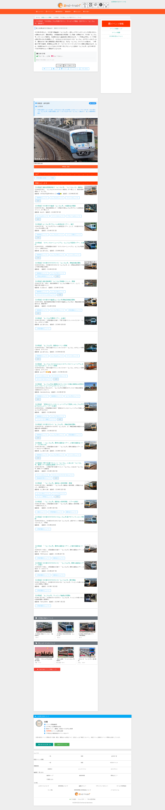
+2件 (38, 438)
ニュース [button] (39, 11)
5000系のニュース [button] (42, 291)
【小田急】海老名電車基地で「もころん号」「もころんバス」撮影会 (59, 187)
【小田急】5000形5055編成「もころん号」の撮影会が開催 (55, 206)
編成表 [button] (68, 11)
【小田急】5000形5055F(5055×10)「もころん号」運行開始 (55, 580)
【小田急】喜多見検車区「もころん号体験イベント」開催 (55, 281)
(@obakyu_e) (93, 161)
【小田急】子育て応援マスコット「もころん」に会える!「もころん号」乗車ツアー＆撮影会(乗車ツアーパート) (58, 464)
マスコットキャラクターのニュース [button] (62, 475)
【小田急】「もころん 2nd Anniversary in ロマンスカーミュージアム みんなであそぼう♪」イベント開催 (59, 365)
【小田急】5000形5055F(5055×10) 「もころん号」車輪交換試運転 (58, 263)
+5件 (57, 496)
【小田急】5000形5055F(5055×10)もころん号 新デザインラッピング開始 (59, 518)
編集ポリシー (82, 786)
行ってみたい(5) (70, 65)
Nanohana (89, 802)
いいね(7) (60, 65)
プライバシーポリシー (102, 786)
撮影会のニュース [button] (71, 512)
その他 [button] (86, 11)
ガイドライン (114, 769)
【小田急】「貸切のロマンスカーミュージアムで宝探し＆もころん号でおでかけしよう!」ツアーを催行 (59, 405)
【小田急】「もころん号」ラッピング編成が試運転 (52, 595)
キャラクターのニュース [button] (59, 376)
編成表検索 (82, 775)
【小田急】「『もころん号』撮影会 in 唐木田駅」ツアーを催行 (56, 501)
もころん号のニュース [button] (57, 255)
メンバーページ (82, 769)
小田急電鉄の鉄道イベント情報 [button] (45, 178)
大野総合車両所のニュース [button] (44, 276)
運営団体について (63, 786)
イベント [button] (49, 11)
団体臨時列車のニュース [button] (44, 478)
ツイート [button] (47, 68)
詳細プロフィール (62, 744)
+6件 (38, 201)
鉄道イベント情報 (46, 17)
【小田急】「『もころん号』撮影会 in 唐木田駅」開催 (53, 483)
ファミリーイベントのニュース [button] (46, 295)
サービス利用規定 (121, 786)
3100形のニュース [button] (42, 396)
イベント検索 (116, 32)
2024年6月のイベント (116, 36)
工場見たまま (50, 779)
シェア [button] (56, 68)
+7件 (38, 238)
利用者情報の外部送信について (82, 790)
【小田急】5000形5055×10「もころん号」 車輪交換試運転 (55, 424)
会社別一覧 (114, 756)
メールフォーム (115, 790)
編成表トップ (50, 775)
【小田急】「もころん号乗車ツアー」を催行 (50, 318)
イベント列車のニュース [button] (74, 234)
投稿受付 (50, 769)
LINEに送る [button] (84, 68)
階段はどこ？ (114, 775)
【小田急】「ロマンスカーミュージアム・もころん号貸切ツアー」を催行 (59, 243)
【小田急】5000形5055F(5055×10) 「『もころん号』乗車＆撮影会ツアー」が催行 (59, 564)
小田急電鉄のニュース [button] (74, 310)
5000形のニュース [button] (42, 198)
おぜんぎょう (86, 161)
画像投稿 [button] (59, 11)
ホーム (38, 17)
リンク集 (50, 790)
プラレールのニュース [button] (73, 216)
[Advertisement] (65, 85)
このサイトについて (43, 786)
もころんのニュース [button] (57, 198)
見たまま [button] (77, 11)
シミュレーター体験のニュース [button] (46, 419)
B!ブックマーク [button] (74, 68)
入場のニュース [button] (41, 512)
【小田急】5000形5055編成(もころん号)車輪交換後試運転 (55, 300)
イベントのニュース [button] (72, 198)
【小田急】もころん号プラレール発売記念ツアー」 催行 (54, 224)
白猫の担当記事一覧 (45, 744)
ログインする (122, 1)
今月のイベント (114, 762)
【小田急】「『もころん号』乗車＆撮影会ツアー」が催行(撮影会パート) (59, 547)
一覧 (50, 756)
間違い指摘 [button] (67, 166)
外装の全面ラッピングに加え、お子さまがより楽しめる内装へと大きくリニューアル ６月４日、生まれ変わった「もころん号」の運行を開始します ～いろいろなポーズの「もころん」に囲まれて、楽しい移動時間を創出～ (67, 111)
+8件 (38, 399)
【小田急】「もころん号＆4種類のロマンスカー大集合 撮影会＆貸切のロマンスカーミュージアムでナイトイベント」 (59, 385)
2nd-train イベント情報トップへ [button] (48, 669)
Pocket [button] (64, 68)
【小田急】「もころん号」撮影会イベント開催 (51, 345)
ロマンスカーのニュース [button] (44, 379)
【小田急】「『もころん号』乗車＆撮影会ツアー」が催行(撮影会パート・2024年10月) (59, 443)
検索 (82, 756)
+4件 (57, 276)
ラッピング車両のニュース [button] (44, 496)
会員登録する (115, 1)
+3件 (38, 458)
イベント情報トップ (116, 29)
